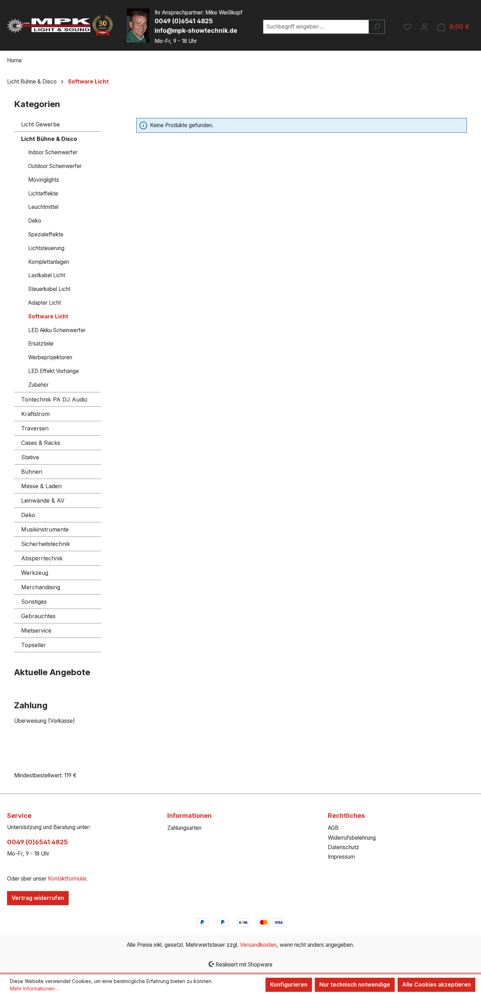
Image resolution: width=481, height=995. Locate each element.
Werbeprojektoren (50, 357)
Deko (34, 220)
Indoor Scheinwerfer (52, 152)
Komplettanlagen (48, 262)
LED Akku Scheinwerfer (57, 330)
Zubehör (38, 384)
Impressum (341, 856)
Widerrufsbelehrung (352, 837)
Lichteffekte (43, 193)
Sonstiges (34, 601)
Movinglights (43, 179)
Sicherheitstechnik (45, 543)
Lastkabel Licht (46, 275)
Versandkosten (258, 944)
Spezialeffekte (45, 234)
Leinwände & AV (42, 500)
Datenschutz (343, 847)
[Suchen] (376, 27)
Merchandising (40, 587)
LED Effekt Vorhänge (53, 371)
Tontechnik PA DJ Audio (54, 399)
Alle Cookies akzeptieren (436, 984)
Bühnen (31, 471)
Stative (30, 457)
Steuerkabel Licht (49, 289)
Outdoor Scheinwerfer (55, 166)
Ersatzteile (41, 343)
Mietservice (36, 630)
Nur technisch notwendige (354, 984)
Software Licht (48, 316)
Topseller (33, 644)
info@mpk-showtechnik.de (196, 30)
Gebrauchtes (38, 616)
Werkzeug (34, 572)
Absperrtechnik (42, 558)
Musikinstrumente (45, 529)
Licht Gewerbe (40, 124)
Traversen (35, 428)
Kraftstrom (35, 413)
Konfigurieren (288, 984)
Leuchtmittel (43, 207)
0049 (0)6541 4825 (184, 21)
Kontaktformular (67, 878)
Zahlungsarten (184, 828)
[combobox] (316, 27)
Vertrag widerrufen (38, 898)
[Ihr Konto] (424, 27)
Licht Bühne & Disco (49, 138)
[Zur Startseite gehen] (60, 25)
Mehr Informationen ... (35, 988)
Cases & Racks (40, 442)
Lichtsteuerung (46, 248)
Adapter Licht (44, 302)
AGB (333, 828)
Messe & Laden (41, 486)
